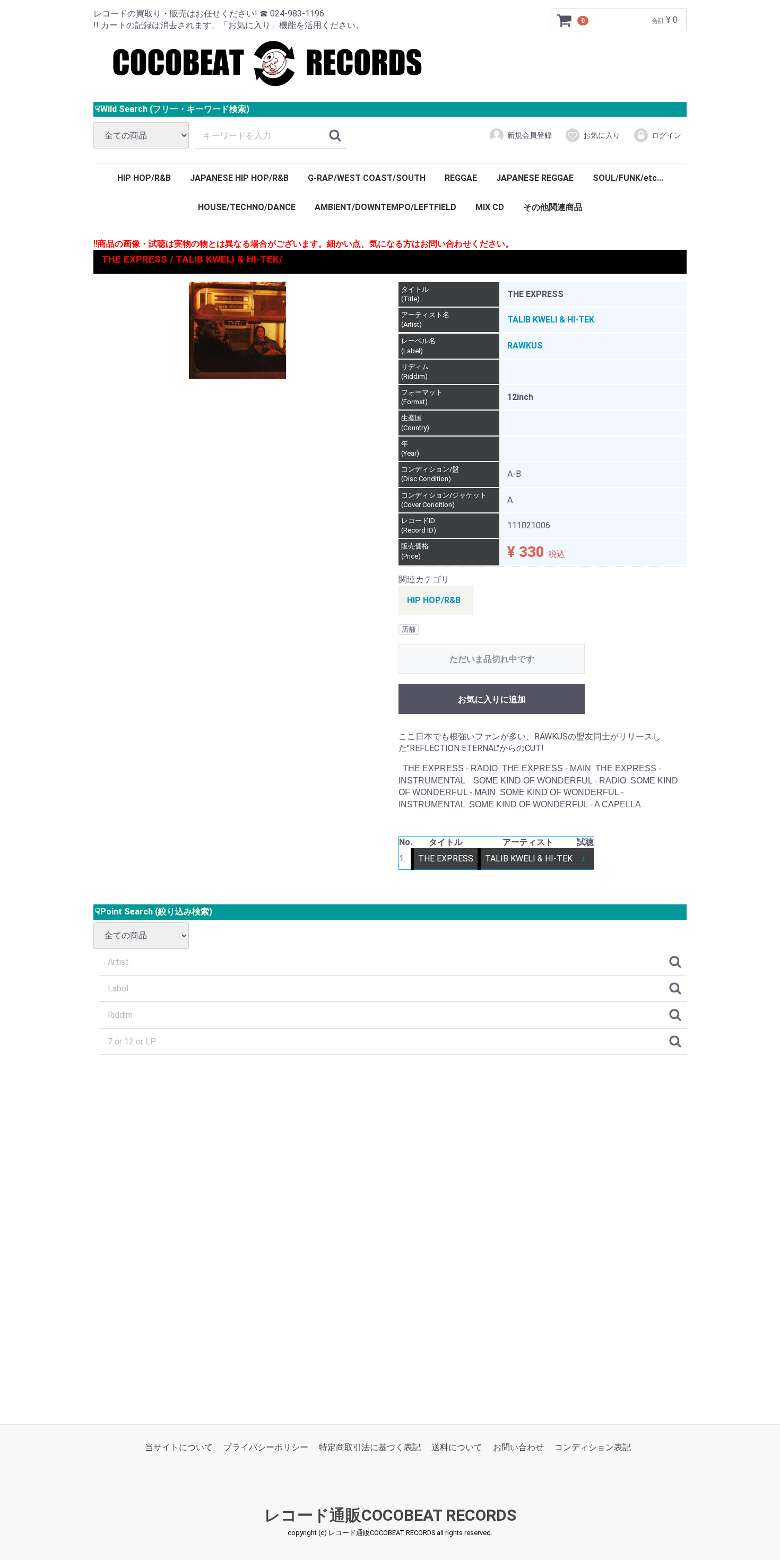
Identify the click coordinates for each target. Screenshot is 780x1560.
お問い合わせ (518, 1447)
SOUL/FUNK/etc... (628, 178)
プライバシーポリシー (265, 1447)
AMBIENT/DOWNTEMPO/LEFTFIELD (385, 207)
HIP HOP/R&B (144, 178)
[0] (564, 20)
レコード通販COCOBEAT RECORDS (390, 1515)
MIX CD (489, 207)
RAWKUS (525, 346)
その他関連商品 (553, 207)
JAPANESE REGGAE (535, 178)
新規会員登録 (529, 135)
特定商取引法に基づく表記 (370, 1447)
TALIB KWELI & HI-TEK (550, 320)
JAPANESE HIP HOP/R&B (239, 178)
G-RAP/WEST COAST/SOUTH (367, 178)
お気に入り (601, 135)
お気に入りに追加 (492, 699)
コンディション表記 (592, 1447)
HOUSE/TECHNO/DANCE (247, 207)
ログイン (666, 135)
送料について (456, 1447)
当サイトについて (179, 1447)
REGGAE (461, 178)
